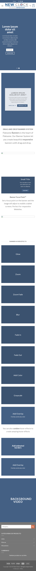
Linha (2, 539)
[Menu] (2, 6)
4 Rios (21, 568)
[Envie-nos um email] (22, 1)
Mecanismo (4, 545)
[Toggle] (34, 539)
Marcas (3, 542)
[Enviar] (33, 526)
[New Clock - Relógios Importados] (16, 6)
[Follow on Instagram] (20, 1)
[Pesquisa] (30, 5)
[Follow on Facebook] (18, 1)
